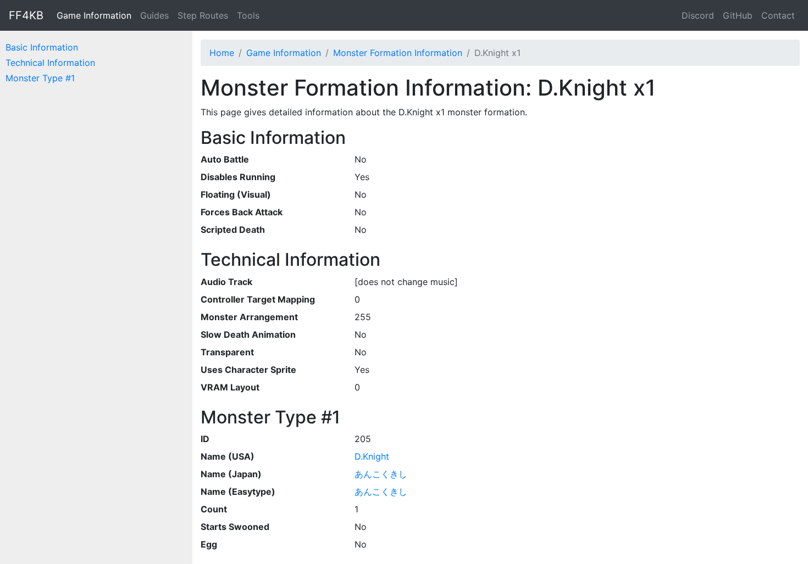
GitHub (737, 15)
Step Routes (203, 15)
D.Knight (372, 456)
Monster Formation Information (397, 52)
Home (221, 52)
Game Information (94, 15)
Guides (154, 15)
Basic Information (41, 47)
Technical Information (50, 62)
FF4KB (26, 15)
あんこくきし (381, 473)
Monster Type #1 (40, 77)
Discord (698, 15)
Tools (248, 15)
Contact (778, 15)
